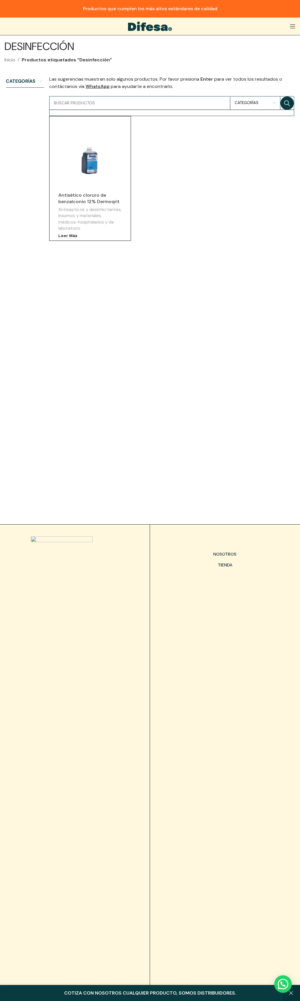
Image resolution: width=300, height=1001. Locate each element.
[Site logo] (150, 26)
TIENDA (225, 565)
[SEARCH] (287, 103)
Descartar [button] (291, 993)
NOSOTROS (224, 554)
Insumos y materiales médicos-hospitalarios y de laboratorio (86, 222)
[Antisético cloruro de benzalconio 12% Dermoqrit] (90, 160)
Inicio (9, 60)
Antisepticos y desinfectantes (89, 209)
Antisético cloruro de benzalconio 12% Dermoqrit (89, 198)
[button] (283, 984)
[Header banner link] (150, 9)
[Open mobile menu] (293, 26)
